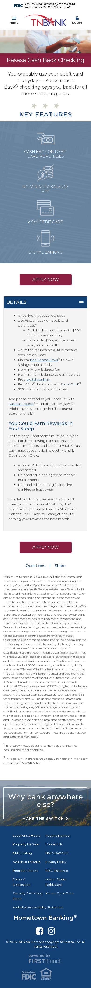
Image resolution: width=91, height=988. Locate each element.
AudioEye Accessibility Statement (38, 907)
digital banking (38, 379)
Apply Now (45, 279)
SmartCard (69, 384)
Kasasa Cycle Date (60, 893)
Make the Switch (43, 818)
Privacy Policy (56, 862)
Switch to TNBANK (27, 862)
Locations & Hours (26, 835)
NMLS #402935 (57, 853)
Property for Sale (26, 844)
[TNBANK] (45, 20)
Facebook (39, 931)
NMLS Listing (22, 853)
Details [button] (16, 302)
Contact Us (54, 844)
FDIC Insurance (57, 870)
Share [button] (60, 566)
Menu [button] (14, 22)
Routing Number (58, 835)
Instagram (51, 931)
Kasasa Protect (21, 404)
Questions (35, 566)
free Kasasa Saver (44, 360)
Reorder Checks (25, 870)
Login (77, 22)
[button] (77, 20)
